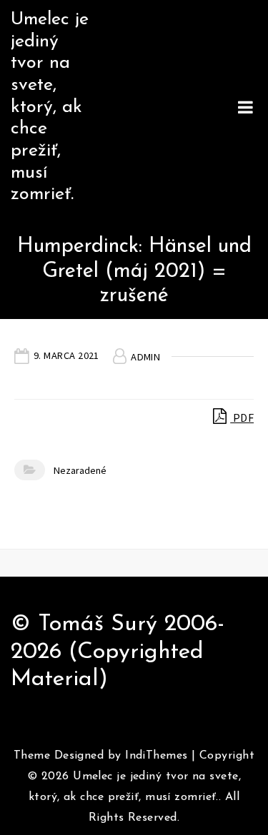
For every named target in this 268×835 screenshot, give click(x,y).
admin (145, 356)
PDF (242, 417)
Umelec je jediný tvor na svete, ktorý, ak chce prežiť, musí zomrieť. (50, 107)
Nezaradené (80, 470)
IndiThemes (156, 755)
